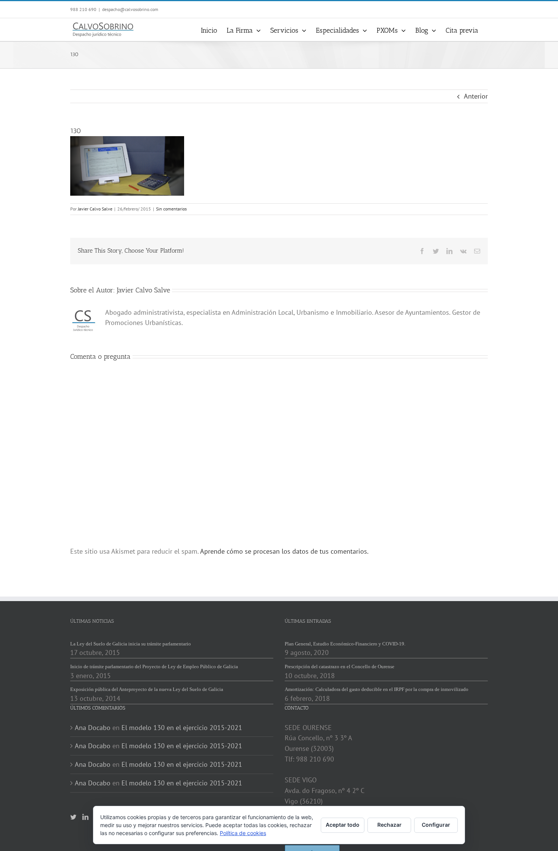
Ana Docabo (92, 727)
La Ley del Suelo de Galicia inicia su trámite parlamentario (130, 644)
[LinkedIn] (85, 817)
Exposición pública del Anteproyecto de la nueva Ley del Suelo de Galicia (146, 689)
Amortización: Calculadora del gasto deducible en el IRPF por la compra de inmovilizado (376, 689)
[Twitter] (73, 817)
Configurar (436, 824)
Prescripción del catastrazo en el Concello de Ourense (339, 666)
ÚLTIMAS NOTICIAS (92, 621)
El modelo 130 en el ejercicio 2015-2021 (181, 727)
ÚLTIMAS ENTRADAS (308, 621)
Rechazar (389, 824)
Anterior (476, 96)
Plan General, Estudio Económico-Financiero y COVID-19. (345, 644)
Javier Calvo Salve (95, 209)
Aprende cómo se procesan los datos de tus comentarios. (284, 551)
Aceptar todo (342, 824)
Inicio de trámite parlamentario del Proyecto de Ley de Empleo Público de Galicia (154, 666)
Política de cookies (243, 833)
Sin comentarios (171, 209)
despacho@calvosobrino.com (130, 9)
